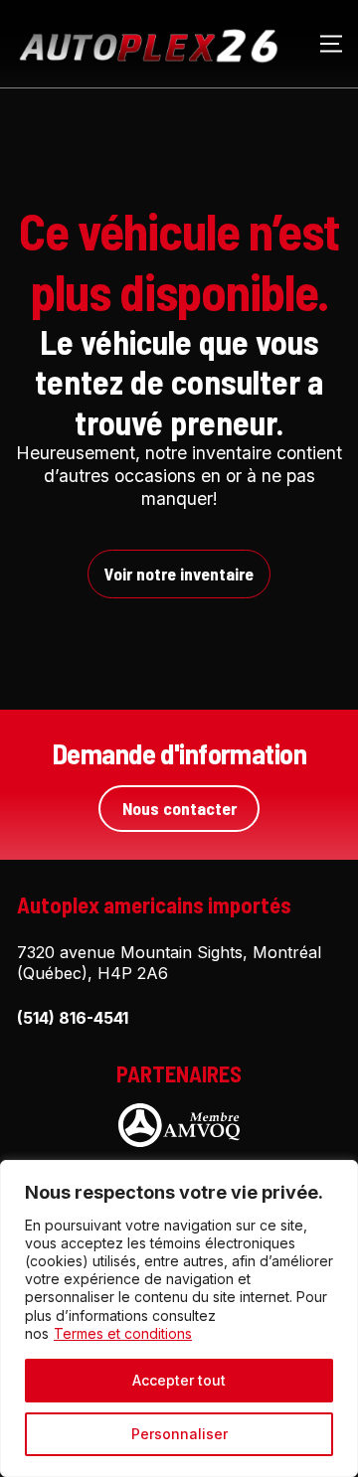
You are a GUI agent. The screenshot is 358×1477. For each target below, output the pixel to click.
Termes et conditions (123, 1333)
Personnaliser (179, 1433)
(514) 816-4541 (72, 1018)
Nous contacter (179, 808)
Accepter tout (179, 1380)
